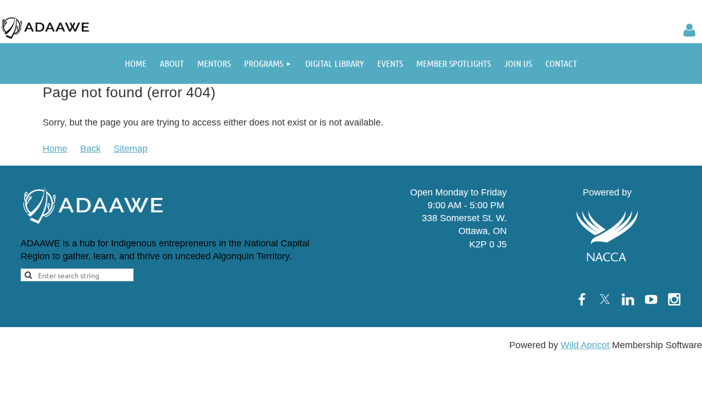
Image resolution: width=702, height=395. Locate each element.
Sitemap (130, 148)
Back (90, 148)
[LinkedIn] (628, 299)
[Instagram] (674, 299)
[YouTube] (651, 299)
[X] (605, 299)
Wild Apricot (585, 345)
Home (55, 148)
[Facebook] (582, 299)
